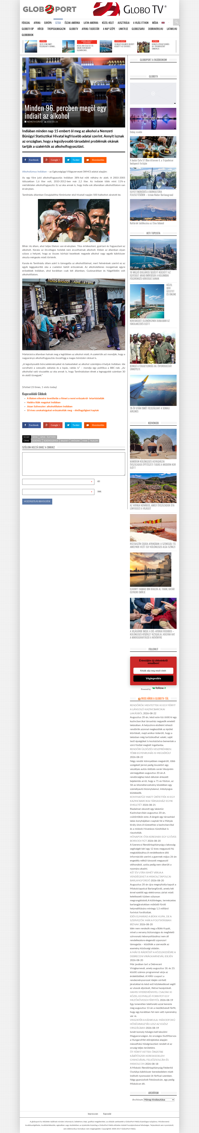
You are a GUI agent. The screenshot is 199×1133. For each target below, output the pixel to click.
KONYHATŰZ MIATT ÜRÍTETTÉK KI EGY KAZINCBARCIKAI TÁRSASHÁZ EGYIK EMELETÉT (152, 801)
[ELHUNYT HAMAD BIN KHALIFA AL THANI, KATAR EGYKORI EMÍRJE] (152, 569)
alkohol (36, 441)
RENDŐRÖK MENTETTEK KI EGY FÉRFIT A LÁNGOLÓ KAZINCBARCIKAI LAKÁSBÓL (153, 709)
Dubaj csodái (136, 132)
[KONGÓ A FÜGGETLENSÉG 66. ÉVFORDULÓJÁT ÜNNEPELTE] (143, 46)
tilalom (94, 441)
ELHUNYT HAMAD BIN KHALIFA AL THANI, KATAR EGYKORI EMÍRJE (152, 590)
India (84, 441)
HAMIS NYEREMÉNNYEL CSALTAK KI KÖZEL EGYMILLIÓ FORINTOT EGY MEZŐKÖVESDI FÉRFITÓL (151, 996)
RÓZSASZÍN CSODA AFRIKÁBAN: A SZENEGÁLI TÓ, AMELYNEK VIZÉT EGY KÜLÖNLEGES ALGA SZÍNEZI (153, 545)
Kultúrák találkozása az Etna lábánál (147, 223)
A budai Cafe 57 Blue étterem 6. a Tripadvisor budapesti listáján (152, 161)
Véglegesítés (153, 678)
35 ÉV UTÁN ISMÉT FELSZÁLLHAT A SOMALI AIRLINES (150, 409)
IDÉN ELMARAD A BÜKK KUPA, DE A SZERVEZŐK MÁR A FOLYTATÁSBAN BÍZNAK (150, 920)
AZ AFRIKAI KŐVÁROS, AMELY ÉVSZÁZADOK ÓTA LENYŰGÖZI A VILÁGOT (152, 506)
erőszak (75, 441)
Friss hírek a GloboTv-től (155, 698)
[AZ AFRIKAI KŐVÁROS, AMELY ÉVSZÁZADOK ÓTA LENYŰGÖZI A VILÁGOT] (154, 488)
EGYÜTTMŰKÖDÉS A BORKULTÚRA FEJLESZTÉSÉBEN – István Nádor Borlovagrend (151, 193)
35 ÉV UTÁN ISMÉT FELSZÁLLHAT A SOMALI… (47, 45)
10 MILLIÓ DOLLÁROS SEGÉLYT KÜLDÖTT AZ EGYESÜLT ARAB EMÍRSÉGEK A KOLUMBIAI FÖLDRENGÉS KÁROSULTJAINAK (150, 275)
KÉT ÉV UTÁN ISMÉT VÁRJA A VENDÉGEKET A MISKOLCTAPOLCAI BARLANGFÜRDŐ (150, 876)
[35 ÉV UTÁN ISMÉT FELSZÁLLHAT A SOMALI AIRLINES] (31, 46)
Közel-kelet (120, 41)
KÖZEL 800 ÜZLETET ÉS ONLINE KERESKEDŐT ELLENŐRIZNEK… (85, 48)
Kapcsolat (107, 1113)
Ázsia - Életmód (48, 437)
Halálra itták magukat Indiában (43, 402)
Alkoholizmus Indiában (34, 171)
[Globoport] (49, 9)
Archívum (137, 1099)
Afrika (43, 41)
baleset (65, 441)
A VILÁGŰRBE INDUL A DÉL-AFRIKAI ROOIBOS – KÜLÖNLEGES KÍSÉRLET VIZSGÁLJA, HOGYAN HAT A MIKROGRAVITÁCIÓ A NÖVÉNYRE (152, 634)
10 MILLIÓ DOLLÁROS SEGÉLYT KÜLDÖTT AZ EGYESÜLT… (124, 45)
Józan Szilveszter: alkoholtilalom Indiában (49, 406)
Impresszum (93, 1113)
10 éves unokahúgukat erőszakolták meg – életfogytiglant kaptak (63, 410)
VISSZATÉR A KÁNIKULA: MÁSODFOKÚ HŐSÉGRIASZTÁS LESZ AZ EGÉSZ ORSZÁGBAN (152, 1024)
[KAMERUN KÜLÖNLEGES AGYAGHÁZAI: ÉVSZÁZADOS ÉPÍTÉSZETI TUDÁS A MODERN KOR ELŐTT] (154, 443)
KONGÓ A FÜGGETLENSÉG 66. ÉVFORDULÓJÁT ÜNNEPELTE (160, 46)
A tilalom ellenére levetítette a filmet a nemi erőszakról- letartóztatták (65, 398)
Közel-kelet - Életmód (87, 42)
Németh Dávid (35, 122)
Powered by (119, 416)
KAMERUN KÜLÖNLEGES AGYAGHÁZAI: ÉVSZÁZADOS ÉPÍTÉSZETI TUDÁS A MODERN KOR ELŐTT (153, 465)
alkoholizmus (51, 441)
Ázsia (35, 437)
